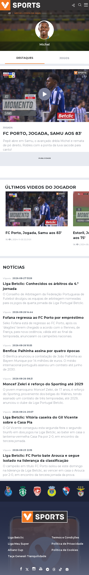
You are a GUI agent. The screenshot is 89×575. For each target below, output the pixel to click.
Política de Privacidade (67, 543)
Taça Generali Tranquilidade (27, 556)
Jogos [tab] (64, 58)
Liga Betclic (16, 537)
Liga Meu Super (18, 543)
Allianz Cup (15, 550)
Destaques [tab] (24, 57)
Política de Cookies (65, 550)
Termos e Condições (65, 537)
